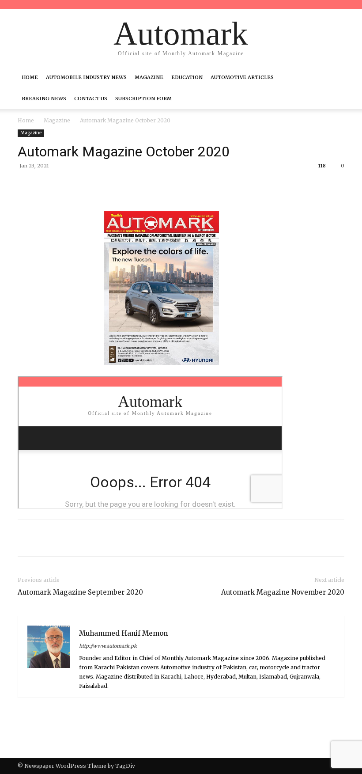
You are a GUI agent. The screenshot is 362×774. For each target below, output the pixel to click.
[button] (333, 77)
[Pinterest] (121, 186)
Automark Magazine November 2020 (282, 592)
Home (30, 77)
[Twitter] (100, 186)
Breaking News (44, 98)
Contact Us (90, 98)
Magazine (149, 77)
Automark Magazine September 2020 (80, 592)
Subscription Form (143, 98)
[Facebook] (80, 186)
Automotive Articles (242, 77)
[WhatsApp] (141, 186)
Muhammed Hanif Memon (123, 633)
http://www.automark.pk (108, 646)
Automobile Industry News (86, 77)
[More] (162, 186)
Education (187, 77)
